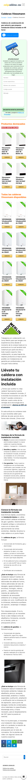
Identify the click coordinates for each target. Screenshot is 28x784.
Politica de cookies (8, 768)
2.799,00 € (7, 284)
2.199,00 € (21, 255)
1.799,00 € (7, 186)
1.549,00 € (7, 157)
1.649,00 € (21, 157)
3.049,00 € (21, 284)
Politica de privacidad (9, 770)
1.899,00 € (21, 186)
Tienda (9, 17)
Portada (3, 17)
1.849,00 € (21, 226)
